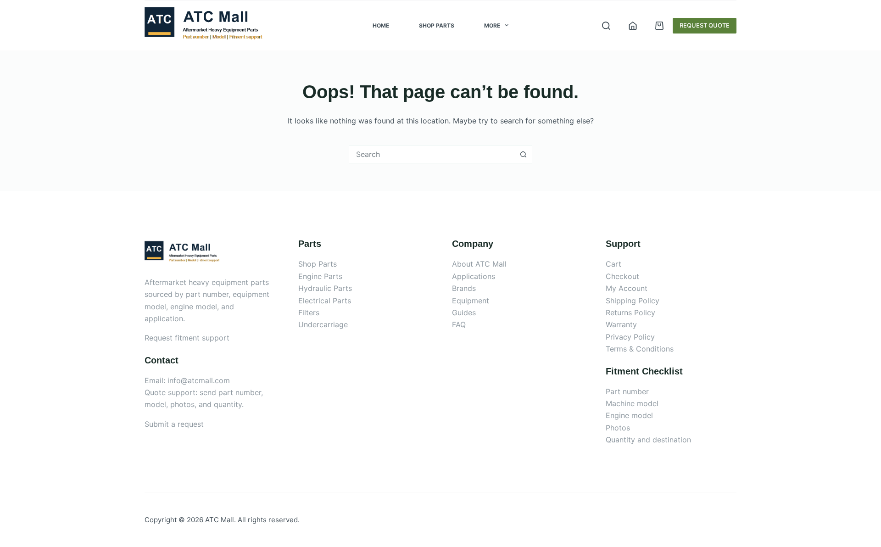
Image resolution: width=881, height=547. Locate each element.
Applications (473, 276)
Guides (464, 312)
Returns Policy (630, 312)
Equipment (470, 300)
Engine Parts (320, 276)
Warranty (621, 324)
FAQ (459, 324)
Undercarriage (323, 324)
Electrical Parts (324, 300)
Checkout (622, 276)
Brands (464, 288)
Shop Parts (436, 25)
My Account (626, 288)
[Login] (633, 26)
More (492, 25)
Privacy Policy (630, 336)
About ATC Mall (479, 263)
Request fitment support (187, 337)
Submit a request (174, 424)
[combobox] (431, 154)
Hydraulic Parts (325, 288)
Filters (308, 312)
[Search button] (523, 154)
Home (381, 25)
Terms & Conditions (640, 348)
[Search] (606, 26)
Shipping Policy (632, 300)
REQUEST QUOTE (705, 25)
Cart (613, 263)
